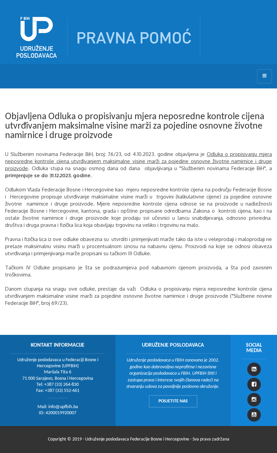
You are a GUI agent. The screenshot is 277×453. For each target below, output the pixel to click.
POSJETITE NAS (173, 401)
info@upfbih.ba (63, 406)
